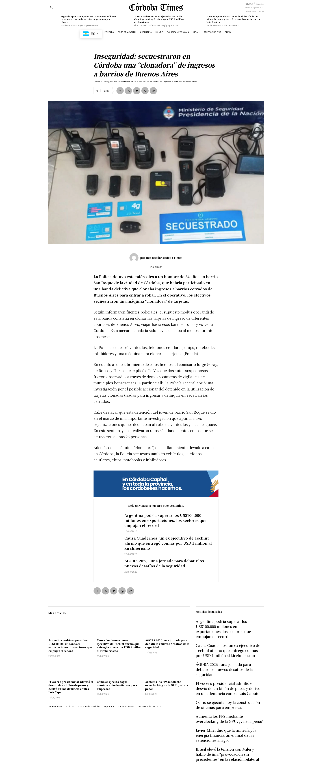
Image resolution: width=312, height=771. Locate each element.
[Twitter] (128, 90)
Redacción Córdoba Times (164, 257)
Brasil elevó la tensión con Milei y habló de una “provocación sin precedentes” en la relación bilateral (227, 754)
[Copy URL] (153, 90)
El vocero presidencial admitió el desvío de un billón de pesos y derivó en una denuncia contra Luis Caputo (233, 19)
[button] (51, 7)
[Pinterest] (136, 90)
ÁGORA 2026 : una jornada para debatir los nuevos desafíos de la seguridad (164, 563)
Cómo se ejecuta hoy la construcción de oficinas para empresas (117, 685)
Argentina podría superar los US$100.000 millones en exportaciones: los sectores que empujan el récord (88, 19)
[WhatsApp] (145, 90)
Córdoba (98, 81)
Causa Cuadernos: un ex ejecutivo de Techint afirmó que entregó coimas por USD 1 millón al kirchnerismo (159, 19)
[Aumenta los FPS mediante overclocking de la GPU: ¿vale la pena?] (167, 669)
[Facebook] (120, 90)
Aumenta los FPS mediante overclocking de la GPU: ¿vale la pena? (166, 685)
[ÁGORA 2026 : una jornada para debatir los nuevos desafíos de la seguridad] (109, 567)
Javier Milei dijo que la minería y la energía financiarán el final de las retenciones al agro (226, 735)
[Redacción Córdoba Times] (134, 257)
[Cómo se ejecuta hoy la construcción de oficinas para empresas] (119, 669)
